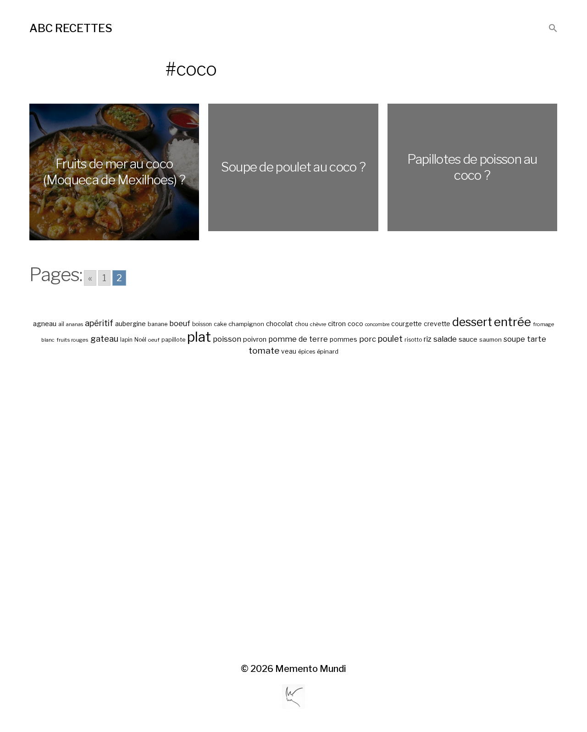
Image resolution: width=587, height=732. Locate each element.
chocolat (279, 324)
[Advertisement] (293, 510)
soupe (514, 339)
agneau (44, 323)
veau (288, 351)
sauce (468, 339)
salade (445, 339)
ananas (74, 324)
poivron (254, 339)
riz (428, 339)
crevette (437, 323)
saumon (490, 339)
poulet (390, 339)
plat (199, 337)
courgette (406, 323)
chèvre (318, 324)
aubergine (130, 323)
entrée (512, 322)
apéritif (99, 323)
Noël (140, 340)
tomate (264, 350)
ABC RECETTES (70, 28)
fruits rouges (72, 340)
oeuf (154, 340)
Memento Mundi (310, 668)
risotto (413, 340)
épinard (327, 351)
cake (220, 324)
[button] (553, 28)
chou (301, 324)
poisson (227, 339)
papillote (173, 339)
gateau (104, 338)
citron (337, 324)
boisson (202, 324)
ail (61, 324)
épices (306, 352)
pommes (343, 339)
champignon (246, 324)
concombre (377, 324)
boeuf (179, 323)
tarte (536, 339)
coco (355, 323)
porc (367, 339)
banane (157, 324)
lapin (126, 340)
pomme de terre (298, 339)
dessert (472, 322)
